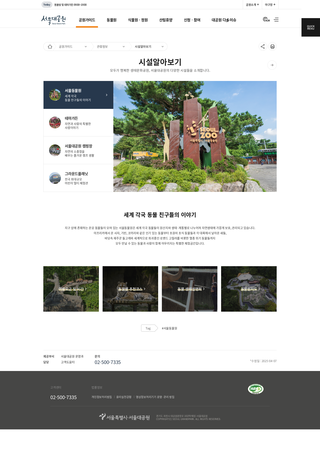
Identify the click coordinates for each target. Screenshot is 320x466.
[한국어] (266, 19)
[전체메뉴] (276, 19)
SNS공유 (262, 46)
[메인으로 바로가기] (50, 46)
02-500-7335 (63, 397)
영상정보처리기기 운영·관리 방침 (155, 397)
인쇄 (271, 44)
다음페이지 (272, 65)
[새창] (255, 394)
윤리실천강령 (124, 397)
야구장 (269, 5)
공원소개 (251, 5)
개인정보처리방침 (101, 397)
